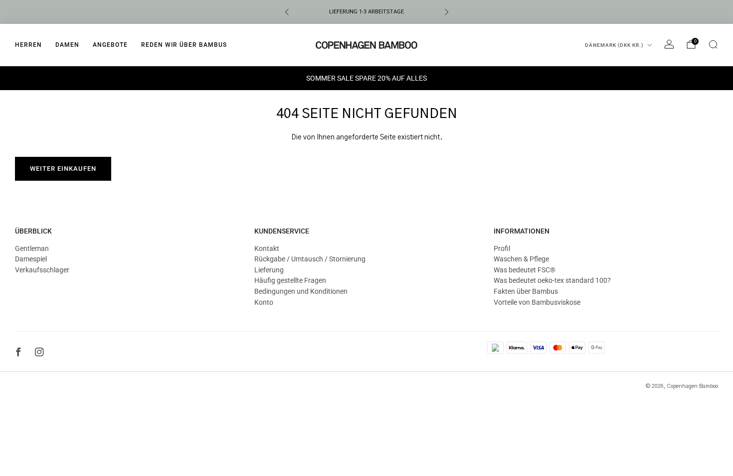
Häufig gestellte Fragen (290, 280)
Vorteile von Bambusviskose (537, 302)
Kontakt (266, 248)
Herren (28, 44)
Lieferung (269, 270)
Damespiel (31, 259)
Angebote (110, 44)
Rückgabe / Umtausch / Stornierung (310, 259)
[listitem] (366, 12)
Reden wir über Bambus (184, 44)
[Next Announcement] (446, 11)
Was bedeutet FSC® (524, 270)
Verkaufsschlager (42, 270)
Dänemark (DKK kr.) (614, 45)
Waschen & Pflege (521, 259)
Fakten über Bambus (526, 291)
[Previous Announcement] (286, 11)
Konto (263, 302)
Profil (502, 248)
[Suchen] (713, 44)
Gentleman (32, 248)
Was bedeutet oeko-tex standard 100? (552, 280)
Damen (67, 44)
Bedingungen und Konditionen (301, 291)
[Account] (669, 44)
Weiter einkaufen (63, 168)
